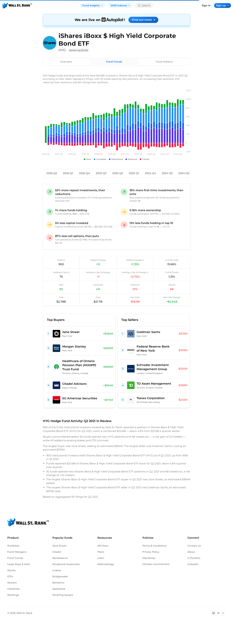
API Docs (102, 545)
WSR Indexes (119, 5)
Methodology (105, 564)
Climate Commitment (156, 564)
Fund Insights (91, 5)
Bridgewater (60, 576)
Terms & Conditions (154, 545)
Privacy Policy (150, 551)
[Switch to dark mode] (223, 613)
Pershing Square (62, 594)
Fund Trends (114, 61)
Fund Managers (17, 551)
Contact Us (194, 545)
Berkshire (58, 582)
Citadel (56, 551)
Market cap (78, 50)
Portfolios (13, 545)
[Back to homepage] (17, 5)
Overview (66, 61)
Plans (100, 551)
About (191, 551)
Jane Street (59, 545)
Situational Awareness (66, 564)
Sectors (12, 582)
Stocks (11, 570)
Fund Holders (164, 61)
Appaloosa (58, 588)
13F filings (77, 496)
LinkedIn (192, 564)
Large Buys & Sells (18, 564)
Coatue (56, 570)
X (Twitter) (193, 558)
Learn (100, 558)
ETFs (10, 576)
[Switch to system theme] (213, 613)
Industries (13, 588)
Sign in (206, 5)
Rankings (13, 594)
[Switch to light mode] (218, 613)
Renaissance (60, 558)
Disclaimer (149, 558)
